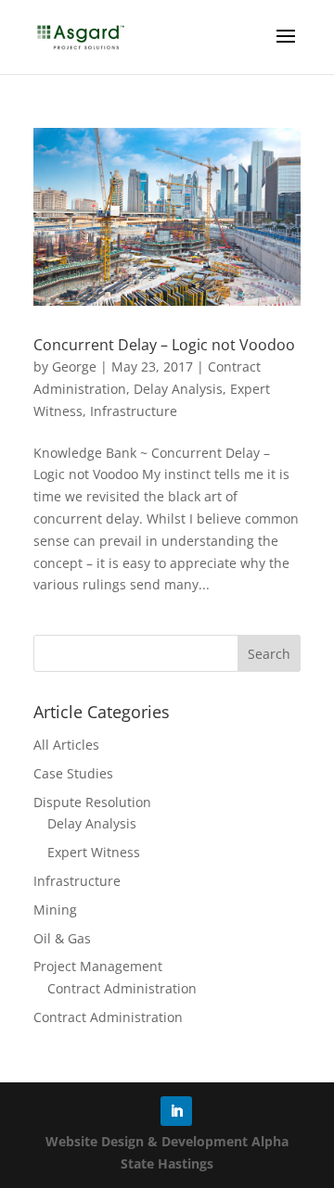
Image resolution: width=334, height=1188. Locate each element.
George (74, 366)
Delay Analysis (178, 389)
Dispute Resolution (92, 802)
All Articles (66, 744)
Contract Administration (122, 988)
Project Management (97, 966)
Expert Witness (93, 852)
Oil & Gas (62, 938)
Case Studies (73, 773)
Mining (55, 909)
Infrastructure (133, 411)
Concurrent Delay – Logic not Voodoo (164, 345)
